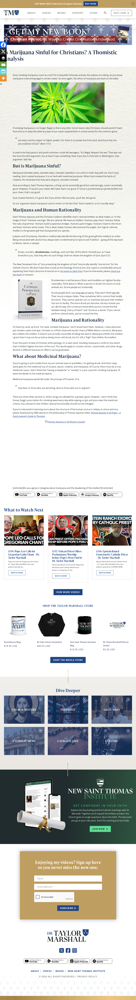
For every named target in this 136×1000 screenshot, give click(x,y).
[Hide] (1, 84)
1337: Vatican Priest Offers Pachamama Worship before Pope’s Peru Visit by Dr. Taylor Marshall (67, 556)
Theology (68, 709)
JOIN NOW (98, 828)
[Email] (3, 64)
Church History (24, 709)
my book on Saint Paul (71, 271)
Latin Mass (112, 709)
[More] (3, 78)
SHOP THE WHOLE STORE (68, 660)
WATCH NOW (17, 573)
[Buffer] (3, 58)
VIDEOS (47, 971)
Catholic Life (68, 741)
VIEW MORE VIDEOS (68, 592)
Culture (111, 741)
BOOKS (60, 971)
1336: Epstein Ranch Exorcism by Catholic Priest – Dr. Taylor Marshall (112, 554)
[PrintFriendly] (3, 71)
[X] (3, 51)
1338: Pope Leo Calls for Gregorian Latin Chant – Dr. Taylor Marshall (23, 554)
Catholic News (24, 741)
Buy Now (90, 3)
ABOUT (35, 971)
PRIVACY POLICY (87, 976)
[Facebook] (3, 44)
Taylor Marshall (11, 12)
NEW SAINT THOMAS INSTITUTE (86, 971)
